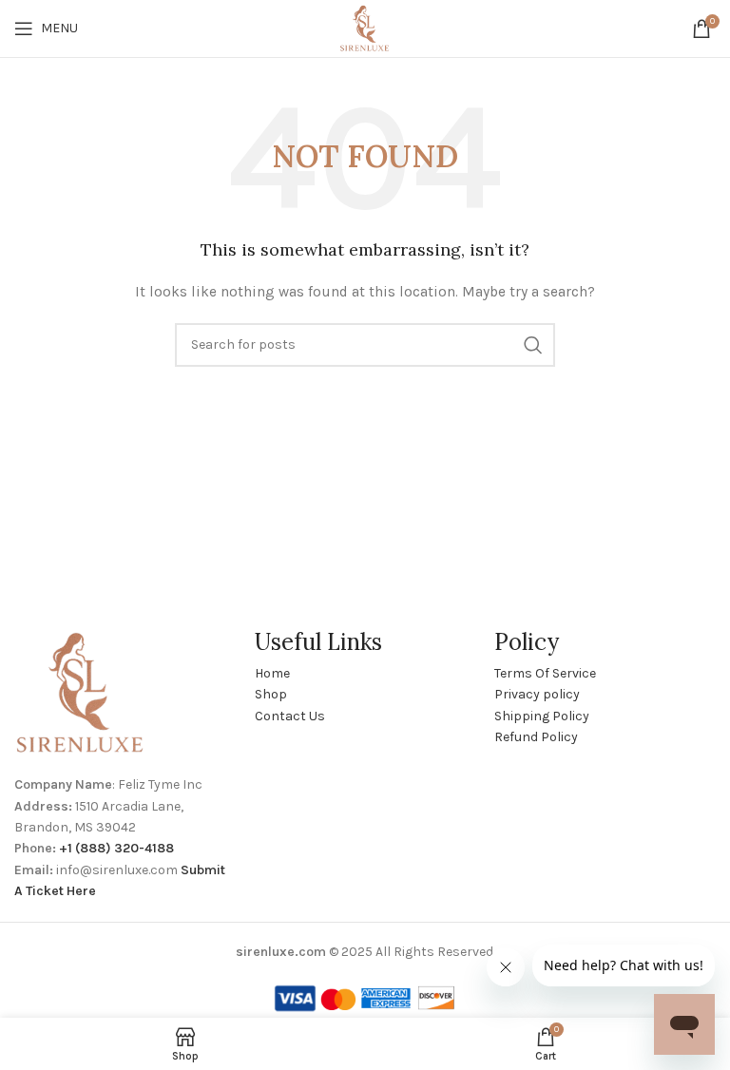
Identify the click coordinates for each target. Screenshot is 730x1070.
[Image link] (80, 692)
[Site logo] (364, 27)
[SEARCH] (533, 345)
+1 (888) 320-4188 (116, 848)
